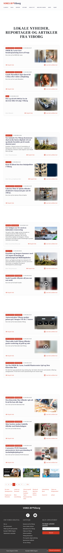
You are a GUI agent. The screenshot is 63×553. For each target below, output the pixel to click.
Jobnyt (53, 495)
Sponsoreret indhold (28, 540)
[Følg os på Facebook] (28, 515)
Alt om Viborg (27, 542)
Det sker (24, 7)
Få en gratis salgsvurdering (30, 538)
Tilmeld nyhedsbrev (54, 550)
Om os (5, 524)
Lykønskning (45, 489)
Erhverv (18, 7)
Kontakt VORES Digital (10, 531)
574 (28, 484)
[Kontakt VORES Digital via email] (35, 515)
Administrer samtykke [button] (9, 533)
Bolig (12, 7)
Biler (15, 495)
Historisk (7, 497)
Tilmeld (51, 533)
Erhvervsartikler (27, 533)
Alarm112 (6, 7)
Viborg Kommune (27, 535)
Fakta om (53, 489)
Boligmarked (54, 491)
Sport (49, 7)
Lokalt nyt (32, 7)
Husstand (16, 491)
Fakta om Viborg (27, 531)
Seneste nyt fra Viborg (29, 524)
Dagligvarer (8, 495)
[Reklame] (12, 473)
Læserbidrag (17, 497)
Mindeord (35, 489)
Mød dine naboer (41, 7)
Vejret (55, 7)
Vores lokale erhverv (28, 526)
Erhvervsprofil (27, 489)
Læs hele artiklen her (51, 65)
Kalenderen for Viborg (29, 528)
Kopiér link (11, 65)
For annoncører (8, 526)
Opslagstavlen (8, 491)
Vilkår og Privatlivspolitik (10, 528)
